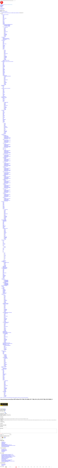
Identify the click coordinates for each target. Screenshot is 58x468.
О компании (4, 12)
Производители (3, 443)
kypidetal (1, 6)
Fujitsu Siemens (6, 53)
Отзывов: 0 (5, 414)
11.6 (4, 253)
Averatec (4, 112)
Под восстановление (5, 228)
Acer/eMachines (6, 27)
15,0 (4, 255)
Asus (3, 16)
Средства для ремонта (4, 366)
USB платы (5, 355)
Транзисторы (4, 266)
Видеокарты (3, 85)
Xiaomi (4, 23)
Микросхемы (3, 261)
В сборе (5, 143)
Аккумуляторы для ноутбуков (5, 14)
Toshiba (5, 36)
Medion (4, 69)
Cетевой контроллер (6, 262)
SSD (3, 87)
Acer (3, 40)
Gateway (4, 66)
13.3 (4, 254)
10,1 (4, 252)
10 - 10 (3, 240)
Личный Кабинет (4, 464)
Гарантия (7, 12)
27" (3, 250)
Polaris (3, 71)
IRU (4, 128)
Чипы (2, 367)
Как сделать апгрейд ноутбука (5, 461)
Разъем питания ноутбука (4, 458)
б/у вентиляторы (5, 75)
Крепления (3, 201)
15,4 (4, 256)
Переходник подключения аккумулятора (7, 343)
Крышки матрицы (6, 141)
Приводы (3, 286)
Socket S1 (4, 292)
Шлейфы (3, 369)
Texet (3, 95)
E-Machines (5, 126)
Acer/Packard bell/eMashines (7, 345)
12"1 (3, 242)
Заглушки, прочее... (6, 136)
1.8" (3, 86)
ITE (4, 264)
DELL (5, 104)
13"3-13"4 (4, 243)
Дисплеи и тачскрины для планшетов (6, 88)
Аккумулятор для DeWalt (7, 25)
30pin (5, 246)
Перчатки (4, 37)
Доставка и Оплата (10, 12)
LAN (3, 353)
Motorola (4, 46)
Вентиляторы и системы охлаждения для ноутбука (7, 61)
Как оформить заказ (15, 12)
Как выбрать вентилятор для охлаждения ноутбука (7, 454)
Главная (2, 12)
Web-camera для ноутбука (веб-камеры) (7, 312)
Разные (5, 59)
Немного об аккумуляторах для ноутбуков (6, 456)
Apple (3, 15)
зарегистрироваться (5, 11)
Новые (3, 287)
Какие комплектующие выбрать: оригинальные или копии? (8, 445)
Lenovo (5, 54)
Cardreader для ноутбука (5, 303)
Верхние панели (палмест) (7, 144)
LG (3, 20)
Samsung (5, 35)
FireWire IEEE (4, 351)
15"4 (3, 245)
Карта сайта (3, 451)
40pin (5, 247)
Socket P (4, 291)
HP (4, 32)
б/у (3, 26)
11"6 (3, 241)
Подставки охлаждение (4, 285)
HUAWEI (5, 362)
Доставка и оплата (4, 442)
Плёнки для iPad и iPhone (6, 38)
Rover (3, 93)
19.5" (3, 249)
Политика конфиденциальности (5, 446)
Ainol (3, 89)
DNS (3, 17)
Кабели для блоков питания (6, 60)
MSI (3, 21)
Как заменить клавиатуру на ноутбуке (6, 460)
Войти (1, 11)
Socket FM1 (4, 290)
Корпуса (3, 134)
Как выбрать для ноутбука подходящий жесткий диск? (8, 455)
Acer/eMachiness (6, 380)
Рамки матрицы (6, 142)
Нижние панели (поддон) (7, 200)
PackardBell (5, 56)
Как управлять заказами (4, 450)
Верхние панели (6, 135)
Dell (4, 52)
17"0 (3, 248)
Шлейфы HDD (4, 391)
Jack (3, 352)
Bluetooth (4, 294)
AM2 (3, 288)
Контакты (18, 12)
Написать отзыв (8, 414)
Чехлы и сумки (4, 39)
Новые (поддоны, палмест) (7, 138)
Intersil (5, 263)
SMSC (5, 265)
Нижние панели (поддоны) (7, 137)
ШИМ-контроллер (5, 267)
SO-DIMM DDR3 (6, 281)
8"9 (3, 251)
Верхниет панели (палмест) (7, 154)
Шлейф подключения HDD (6, 344)
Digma (3, 91)
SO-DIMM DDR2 (6, 280)
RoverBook (5, 34)
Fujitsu (3, 65)
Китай (5, 408)
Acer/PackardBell (6, 102)
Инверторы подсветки (4, 97)
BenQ (3, 42)
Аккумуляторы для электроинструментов (7, 24)
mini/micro (5, 354)
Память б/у (4, 279)
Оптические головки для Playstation (7, 332)
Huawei (4, 19)
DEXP (5, 30)
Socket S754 (4, 293)
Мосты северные (5, 368)
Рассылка (3, 465)
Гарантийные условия (4, 449)
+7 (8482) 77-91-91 (2, 4)
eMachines (4, 98)
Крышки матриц (6, 145)
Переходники (4, 260)
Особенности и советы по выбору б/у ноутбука (7, 457)
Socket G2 (4, 289)
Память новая (4, 282)
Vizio (3, 74)
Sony (3, 22)
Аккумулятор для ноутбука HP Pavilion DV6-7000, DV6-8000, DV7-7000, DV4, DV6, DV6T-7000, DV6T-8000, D (15, 397)
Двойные (5, 356)
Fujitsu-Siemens (4, 18)
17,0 (4, 257)
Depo (4, 212)
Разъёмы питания (5, 357)
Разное (5, 321)
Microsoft (4, 45)
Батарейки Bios (4, 331)
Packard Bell (4, 119)
